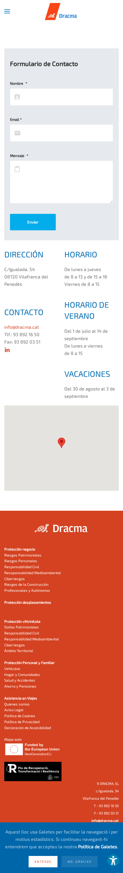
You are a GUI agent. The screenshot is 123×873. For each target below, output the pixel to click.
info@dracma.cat (21, 327)
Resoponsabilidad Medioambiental (32, 572)
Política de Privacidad (21, 721)
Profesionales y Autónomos (27, 590)
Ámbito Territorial (18, 650)
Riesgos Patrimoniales (22, 555)
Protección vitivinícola (22, 621)
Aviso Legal (13, 709)
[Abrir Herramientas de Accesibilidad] (113, 860)
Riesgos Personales (20, 560)
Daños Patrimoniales (21, 627)
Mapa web (12, 739)
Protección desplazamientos (27, 602)
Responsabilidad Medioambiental (31, 639)
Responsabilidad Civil (21, 566)
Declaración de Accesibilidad (27, 727)
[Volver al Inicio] (61, 11)
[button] (7, 11)
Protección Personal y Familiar (29, 662)
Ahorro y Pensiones (20, 686)
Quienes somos (17, 704)
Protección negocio (19, 549)
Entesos (43, 861)
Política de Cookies (19, 715)
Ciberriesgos (14, 578)
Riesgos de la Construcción (26, 584)
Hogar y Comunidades (22, 674)
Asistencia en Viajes (20, 698)
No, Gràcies (80, 861)
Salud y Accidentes (19, 680)
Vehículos (12, 668)
